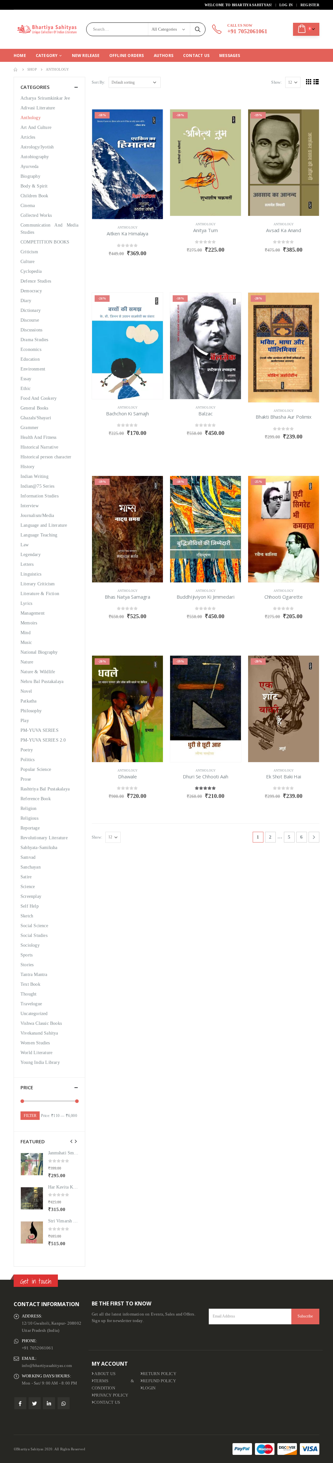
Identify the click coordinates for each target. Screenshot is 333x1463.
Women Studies (35, 1042)
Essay (25, 378)
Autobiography (34, 156)
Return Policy (159, 1374)
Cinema (27, 205)
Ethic (25, 388)
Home (20, 55)
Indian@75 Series (37, 486)
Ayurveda (29, 166)
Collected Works (36, 215)
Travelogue (31, 1003)
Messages (229, 55)
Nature (26, 662)
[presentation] (71, 1141)
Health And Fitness (38, 437)
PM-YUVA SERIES (39, 730)
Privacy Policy (111, 1395)
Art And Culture (35, 127)
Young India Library (40, 1062)
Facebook (20, 1403)
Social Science (34, 925)
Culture (27, 261)
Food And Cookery (38, 398)
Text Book (30, 984)
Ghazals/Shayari (35, 417)
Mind (25, 632)
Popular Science (35, 769)
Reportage (30, 828)
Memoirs (28, 622)
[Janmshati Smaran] (31, 1164)
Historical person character (45, 456)
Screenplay (30, 896)
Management (32, 613)
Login (148, 1388)
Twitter (35, 1403)
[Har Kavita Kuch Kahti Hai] (31, 1198)
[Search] (197, 29)
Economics (30, 349)
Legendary (30, 554)
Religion (28, 808)
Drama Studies (34, 339)
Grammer (29, 427)
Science (27, 886)
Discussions (31, 329)
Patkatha (28, 701)
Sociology (30, 945)
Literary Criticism (37, 583)
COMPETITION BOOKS (44, 242)
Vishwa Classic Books (41, 1023)
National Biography (39, 652)
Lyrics (26, 603)
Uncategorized (34, 1013)
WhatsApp (64, 1403)
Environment (32, 369)
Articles (27, 137)
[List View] (316, 81)
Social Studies (33, 935)
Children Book (34, 195)
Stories (26, 964)
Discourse (29, 320)
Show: (276, 82)
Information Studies (39, 496)
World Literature (36, 1052)
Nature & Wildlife (37, 671)
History (27, 466)
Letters (26, 564)
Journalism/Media (37, 515)
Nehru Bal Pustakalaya (41, 681)
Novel (26, 691)
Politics (27, 759)
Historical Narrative (39, 447)
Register (309, 5)
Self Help (29, 906)
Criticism (29, 251)
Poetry (26, 749)
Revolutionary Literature (44, 837)
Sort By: (98, 82)
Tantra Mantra (33, 974)
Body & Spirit (34, 186)
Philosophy (31, 710)
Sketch (26, 915)
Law (24, 544)
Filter (30, 1115)
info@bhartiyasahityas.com (47, 1365)
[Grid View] (309, 81)
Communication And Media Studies (49, 229)
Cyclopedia (31, 271)
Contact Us (196, 55)
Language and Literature (43, 525)
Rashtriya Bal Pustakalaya (45, 789)
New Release (86, 55)
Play (24, 720)
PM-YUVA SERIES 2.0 (43, 740)
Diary (25, 300)
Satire (26, 876)
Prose (25, 779)
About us (104, 1374)
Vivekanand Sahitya (39, 1033)
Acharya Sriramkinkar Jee (45, 98)
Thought (28, 994)
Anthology (127, 227)
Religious (29, 818)
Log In (286, 5)
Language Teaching (38, 535)
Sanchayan (30, 867)
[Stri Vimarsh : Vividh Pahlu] (31, 1232)
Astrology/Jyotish (37, 147)
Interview (29, 505)
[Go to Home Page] (16, 69)
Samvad (27, 857)
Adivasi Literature (37, 107)
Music (26, 642)
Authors (163, 55)
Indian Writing (34, 476)
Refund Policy (159, 1381)
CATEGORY (47, 55)
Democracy (31, 290)
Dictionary (30, 310)
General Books (34, 408)
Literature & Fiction (39, 593)
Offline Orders (126, 55)
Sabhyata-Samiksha (38, 847)
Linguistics (30, 574)
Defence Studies (35, 281)
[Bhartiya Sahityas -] (47, 29)
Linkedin (49, 1403)
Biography (30, 176)
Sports (26, 955)
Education (30, 359)
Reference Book (35, 798)
